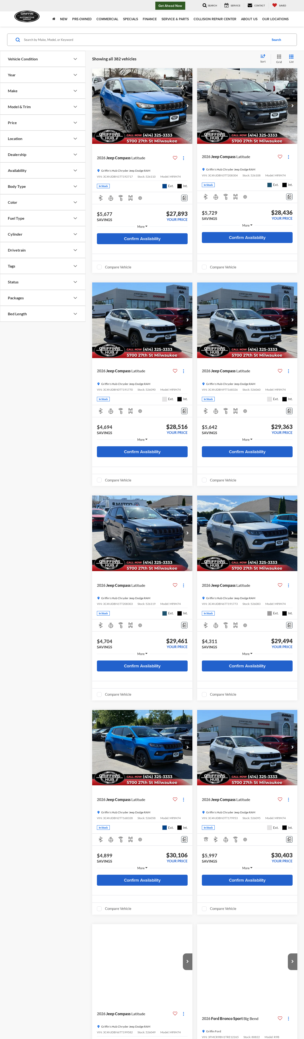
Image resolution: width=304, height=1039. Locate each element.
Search (276, 40)
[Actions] (183, 158)
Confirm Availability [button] (142, 239)
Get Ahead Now (170, 5)
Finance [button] (150, 19)
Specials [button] (130, 19)
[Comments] (184, 198)
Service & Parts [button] (175, 19)
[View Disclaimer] (140, 198)
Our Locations (275, 19)
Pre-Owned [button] (82, 19)
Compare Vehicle (118, 267)
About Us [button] (249, 19)
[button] (187, 106)
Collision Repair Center (215, 19)
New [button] (63, 19)
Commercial (107, 19)
